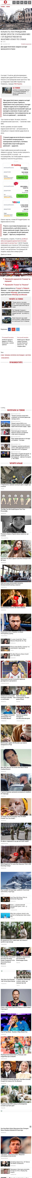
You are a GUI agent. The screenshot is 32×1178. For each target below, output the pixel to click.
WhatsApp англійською (19, 294)
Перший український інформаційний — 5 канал (5, 2)
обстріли (28, 355)
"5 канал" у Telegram (22, 288)
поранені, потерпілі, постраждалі (15, 355)
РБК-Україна (18, 84)
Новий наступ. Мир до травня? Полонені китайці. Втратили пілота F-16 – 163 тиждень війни (23, 343)
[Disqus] (16, 386)
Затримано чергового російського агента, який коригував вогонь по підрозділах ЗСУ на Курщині (20, 447)
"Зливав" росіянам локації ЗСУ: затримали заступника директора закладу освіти (20, 417)
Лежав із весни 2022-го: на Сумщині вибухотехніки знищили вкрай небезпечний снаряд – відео (21, 425)
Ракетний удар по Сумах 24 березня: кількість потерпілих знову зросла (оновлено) (19, 432)
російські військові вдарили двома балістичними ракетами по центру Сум (14, 241)
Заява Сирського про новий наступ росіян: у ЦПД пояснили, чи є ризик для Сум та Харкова (21, 319)
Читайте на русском (26, 43)
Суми (4, 41)
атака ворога (5, 357)
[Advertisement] (16, 189)
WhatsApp (14, 292)
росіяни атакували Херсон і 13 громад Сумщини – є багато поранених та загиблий (21, 92)
